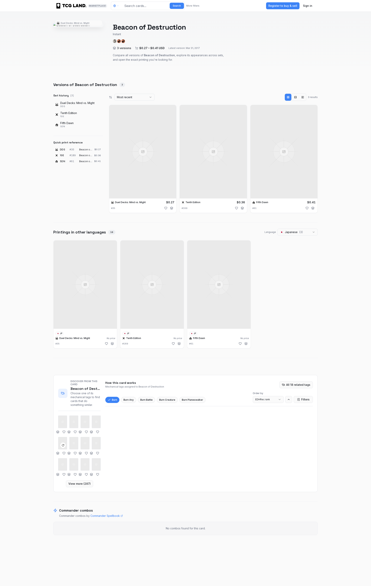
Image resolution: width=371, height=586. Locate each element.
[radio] (288, 97)
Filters (305, 399)
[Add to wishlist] (165, 208)
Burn (114, 399)
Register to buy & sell (282, 5)
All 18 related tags (298, 384)
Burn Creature (167, 399)
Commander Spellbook (105, 515)
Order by (258, 393)
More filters (192, 5)
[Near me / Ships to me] (117, 6)
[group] (295, 97)
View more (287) (79, 483)
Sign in (307, 5)
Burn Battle (146, 399)
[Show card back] (63, 445)
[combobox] (134, 97)
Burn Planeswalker (192, 399)
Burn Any (128, 399)
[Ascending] (288, 399)
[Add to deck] (171, 208)
